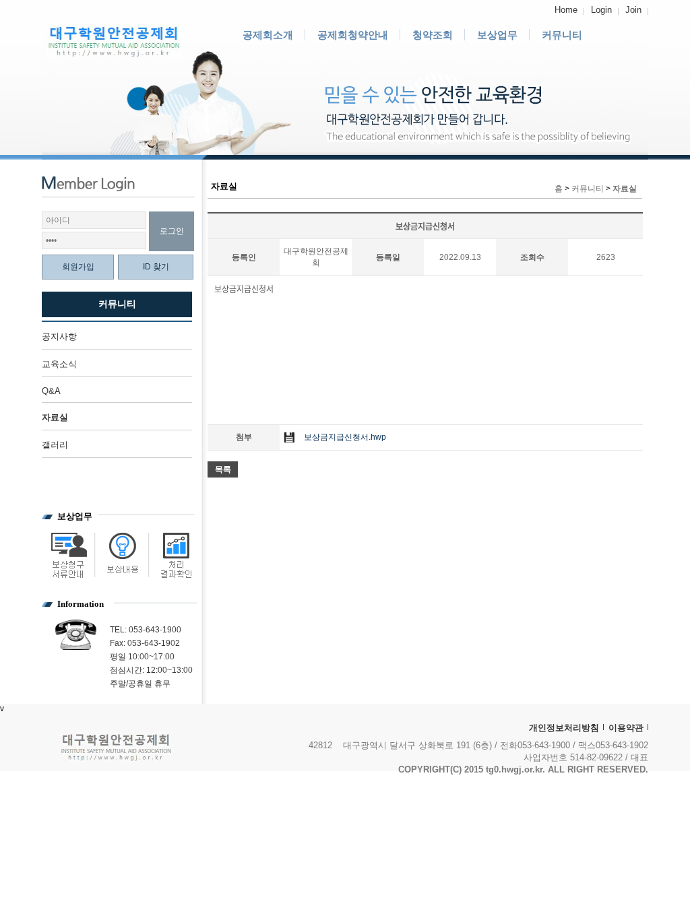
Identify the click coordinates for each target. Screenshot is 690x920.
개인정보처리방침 (564, 728)
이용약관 (626, 728)
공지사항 (59, 336)
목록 (223, 469)
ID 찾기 (156, 266)
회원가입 (78, 266)
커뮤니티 (562, 35)
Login (601, 10)
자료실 (55, 417)
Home (566, 10)
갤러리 (55, 445)
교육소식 (59, 364)
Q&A (51, 391)
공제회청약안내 (352, 35)
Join (633, 10)
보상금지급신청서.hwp (345, 437)
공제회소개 (268, 35)
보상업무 (497, 35)
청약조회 (432, 35)
